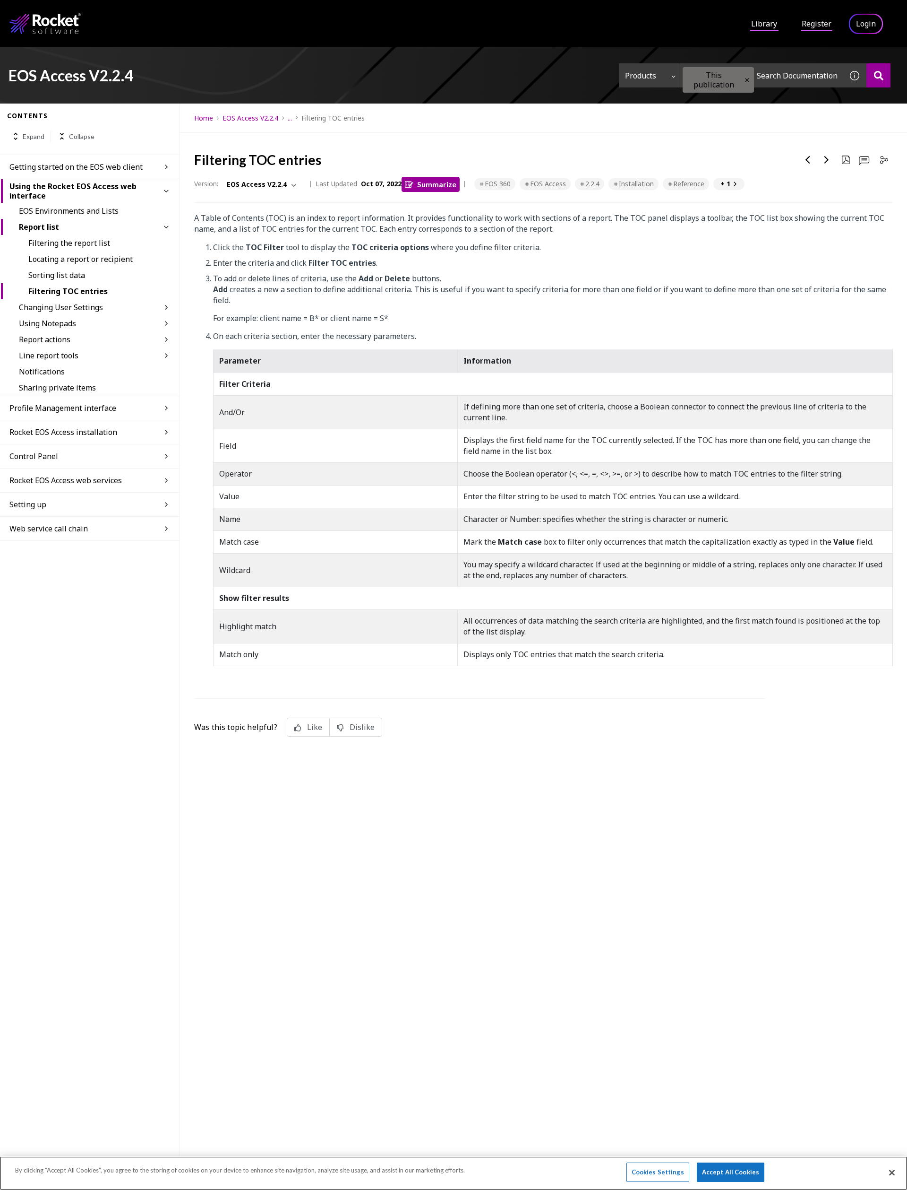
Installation (636, 183)
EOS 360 (498, 183)
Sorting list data (56, 275)
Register (816, 23)
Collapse (81, 136)
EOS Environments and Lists (69, 211)
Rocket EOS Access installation (63, 432)
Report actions (44, 339)
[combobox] (761, 75)
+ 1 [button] (725, 183)
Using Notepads (47, 323)
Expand (33, 136)
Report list (39, 227)
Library (764, 23)
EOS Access (548, 183)
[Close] (891, 1172)
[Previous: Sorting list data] (807, 159)
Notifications (42, 371)
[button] (747, 80)
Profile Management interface (62, 408)
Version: (206, 183)
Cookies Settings (658, 1172)
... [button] (290, 118)
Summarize (436, 184)
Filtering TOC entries (68, 291)
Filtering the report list (69, 243)
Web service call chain (48, 528)
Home (203, 118)
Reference (688, 183)
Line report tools (48, 355)
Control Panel (33, 456)
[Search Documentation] (878, 75)
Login (866, 23)
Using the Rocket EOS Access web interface (73, 191)
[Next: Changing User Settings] (826, 159)
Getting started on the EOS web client (76, 167)
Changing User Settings (61, 307)
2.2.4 (592, 183)
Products (640, 75)
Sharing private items (57, 387)
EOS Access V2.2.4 (250, 118)
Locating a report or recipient (80, 259)
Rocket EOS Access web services (65, 480)
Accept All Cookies (730, 1172)
